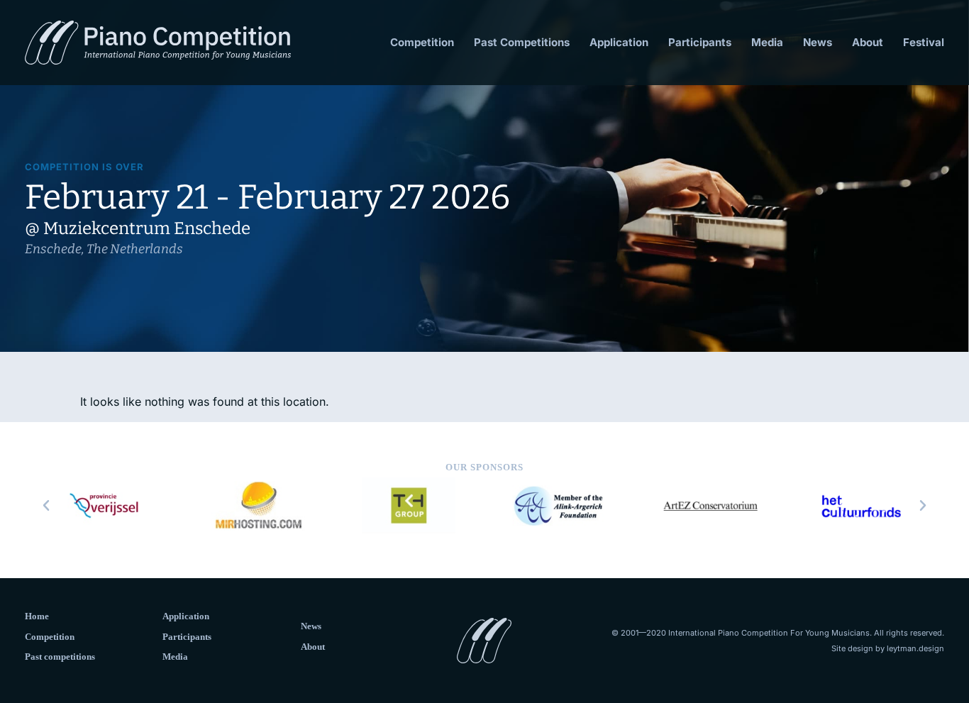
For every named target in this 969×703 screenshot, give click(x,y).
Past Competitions (522, 42)
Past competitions (60, 656)
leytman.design (915, 648)
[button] (46, 506)
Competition (422, 42)
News (817, 42)
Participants (699, 42)
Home (37, 616)
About (867, 42)
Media (767, 42)
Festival (923, 42)
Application (618, 42)
